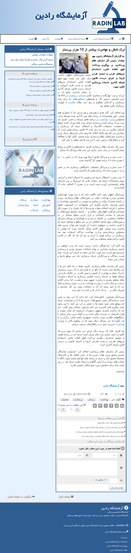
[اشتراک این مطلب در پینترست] (100, 405)
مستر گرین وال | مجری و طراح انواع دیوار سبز (32, 59)
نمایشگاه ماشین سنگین (42, 64)
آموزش (31, 39)
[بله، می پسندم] (77, 409)
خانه (120, 39)
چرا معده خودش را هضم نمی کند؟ (41, 86)
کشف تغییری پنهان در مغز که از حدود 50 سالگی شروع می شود (31, 110)
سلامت (72, 102)
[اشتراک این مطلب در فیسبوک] (111, 405)
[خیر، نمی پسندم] (63, 409)
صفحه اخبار (65, 496)
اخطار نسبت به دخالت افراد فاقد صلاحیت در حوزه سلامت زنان (103, 436)
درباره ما (124, 537)
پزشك (23, 199)
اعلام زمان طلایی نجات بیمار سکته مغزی (110, 422)
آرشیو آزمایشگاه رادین (102, 39)
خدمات (82, 95)
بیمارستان (23, 204)
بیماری (34, 199)
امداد (35, 204)
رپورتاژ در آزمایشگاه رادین (117, 546)
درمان (44, 39)
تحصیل (64, 399)
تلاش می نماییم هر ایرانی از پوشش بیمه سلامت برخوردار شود (102, 427)
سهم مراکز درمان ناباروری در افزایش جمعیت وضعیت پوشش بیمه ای (100, 432)
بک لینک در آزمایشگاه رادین (116, 541)
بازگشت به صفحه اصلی (20, 496)
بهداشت (57, 39)
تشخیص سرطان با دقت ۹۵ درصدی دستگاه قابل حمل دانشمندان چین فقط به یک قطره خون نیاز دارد (30, 80)
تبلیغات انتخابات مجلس (42, 54)
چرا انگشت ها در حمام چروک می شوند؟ (39, 95)
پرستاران (73, 95)
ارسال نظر (116, 488)
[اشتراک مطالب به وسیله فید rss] (94, 405)
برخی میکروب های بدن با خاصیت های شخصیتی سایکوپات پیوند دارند (31, 121)
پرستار (91, 399)
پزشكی (46, 210)
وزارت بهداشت (107, 119)
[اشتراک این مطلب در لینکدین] (122, 405)
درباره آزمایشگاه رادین (77, 39)
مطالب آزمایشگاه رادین (118, 550)
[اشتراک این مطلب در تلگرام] (116, 405)
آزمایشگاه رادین (61, 15)
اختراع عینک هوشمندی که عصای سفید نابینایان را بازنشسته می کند (31, 128)
